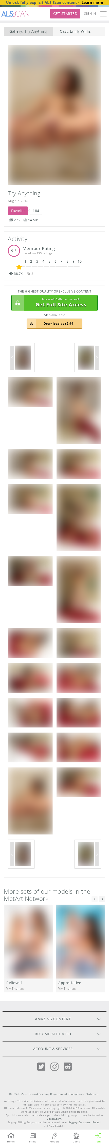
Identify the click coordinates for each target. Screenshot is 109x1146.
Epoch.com (54, 1118)
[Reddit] (68, 1066)
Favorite (18, 210)
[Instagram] (54, 1066)
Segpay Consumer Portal (84, 1122)
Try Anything (24, 193)
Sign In (90, 13)
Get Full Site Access (60, 303)
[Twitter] (41, 1066)
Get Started (65, 13)
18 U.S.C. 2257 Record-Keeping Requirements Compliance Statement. (55, 1094)
